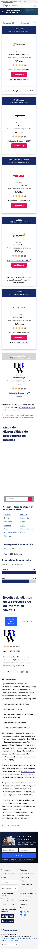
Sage (5, 529)
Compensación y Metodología (9, 938)
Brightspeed (19, 100)
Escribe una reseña (11, 621)
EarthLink (19, 29)
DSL (5, 549)
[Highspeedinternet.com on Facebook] (21, 912)
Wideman (7, 536)
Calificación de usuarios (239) (18, 141)
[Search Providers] (16, 882)
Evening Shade (25, 518)
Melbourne (8, 522)
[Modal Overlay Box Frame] (19, 847)
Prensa (22, 908)
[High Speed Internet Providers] (11, 5)
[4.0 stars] (22, 65)
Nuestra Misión (24, 900)
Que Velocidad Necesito (7, 904)
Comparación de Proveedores (28, 873)
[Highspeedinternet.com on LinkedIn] (25, 915)
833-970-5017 (22, 342)
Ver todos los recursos (26, 884)
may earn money (8, 1)
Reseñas (3, 877)
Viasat (19, 219)
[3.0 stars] (19, 65)
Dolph (22, 525)
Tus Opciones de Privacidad (12, 940)
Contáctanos (23, 904)
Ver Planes (17, 75)
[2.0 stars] (16, 65)
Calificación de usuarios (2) (19, 393)
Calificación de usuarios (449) (18, 260)
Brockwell (7, 525)
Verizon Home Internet (19, 159)
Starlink (19, 292)
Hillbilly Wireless (19, 355)
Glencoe (23, 514)
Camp (22, 532)
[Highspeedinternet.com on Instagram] (28, 912)
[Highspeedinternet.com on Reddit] (21, 915)
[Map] (19, 472)
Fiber (5, 554)
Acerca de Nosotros (25, 897)
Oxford (6, 518)
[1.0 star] (13, 65)
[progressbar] (19, 572)
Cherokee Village (26, 529)
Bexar (22, 522)
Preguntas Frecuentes (26, 881)
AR (8, 826)
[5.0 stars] (25, 65)
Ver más (19, 397)
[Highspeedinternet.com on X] (25, 912)
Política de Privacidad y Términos (27, 938)
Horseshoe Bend (10, 532)
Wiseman (7, 514)
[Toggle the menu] (34, 6)
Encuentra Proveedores (7, 873)
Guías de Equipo (24, 877)
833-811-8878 (22, 79)
